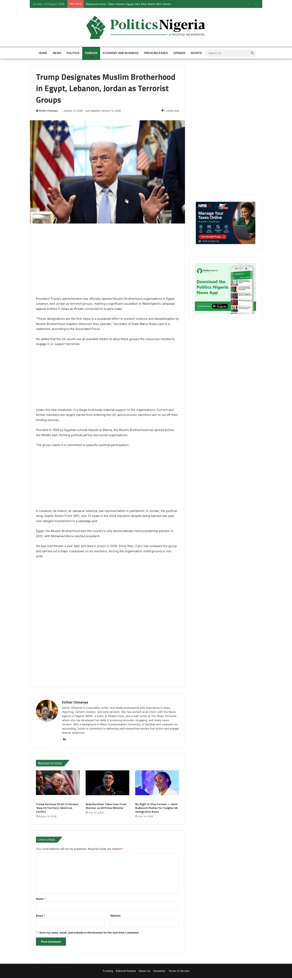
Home (43, 53)
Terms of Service (178, 970)
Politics (73, 53)
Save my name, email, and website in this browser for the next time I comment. (89, 932)
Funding (108, 970)
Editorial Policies (126, 970)
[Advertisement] (107, 263)
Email (40, 915)
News (57, 53)
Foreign (91, 53)
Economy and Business (120, 53)
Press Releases (156, 53)
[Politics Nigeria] (146, 27)
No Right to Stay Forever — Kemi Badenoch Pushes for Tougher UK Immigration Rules (156, 808)
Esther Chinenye (48, 110)
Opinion (179, 53)
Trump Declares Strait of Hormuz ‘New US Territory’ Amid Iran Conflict (57, 808)
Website (115, 915)
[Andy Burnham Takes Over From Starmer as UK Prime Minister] (107, 785)
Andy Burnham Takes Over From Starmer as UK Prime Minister (106, 806)
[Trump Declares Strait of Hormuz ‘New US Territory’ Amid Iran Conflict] (58, 785)
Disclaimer (159, 970)
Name (40, 898)
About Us (144, 970)
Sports (196, 53)
